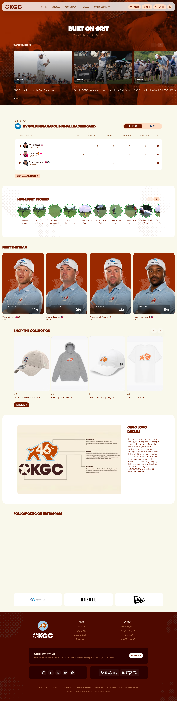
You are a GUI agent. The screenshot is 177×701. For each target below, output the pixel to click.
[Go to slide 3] (17, 98)
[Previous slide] (154, 45)
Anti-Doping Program (84, 687)
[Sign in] (169, 6)
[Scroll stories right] (156, 199)
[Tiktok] (51, 672)
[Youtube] (65, 672)
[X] (58, 672)
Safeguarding (99, 687)
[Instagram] (43, 672)
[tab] (133, 126)
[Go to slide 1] (14, 98)
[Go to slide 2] (16, 98)
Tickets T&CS (68, 687)
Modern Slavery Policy (114, 687)
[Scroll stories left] (150, 199)
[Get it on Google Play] (109, 672)
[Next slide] (160, 45)
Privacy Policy (55, 687)
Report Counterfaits (132, 687)
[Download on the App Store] (129, 672)
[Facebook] (72, 672)
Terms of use (42, 687)
